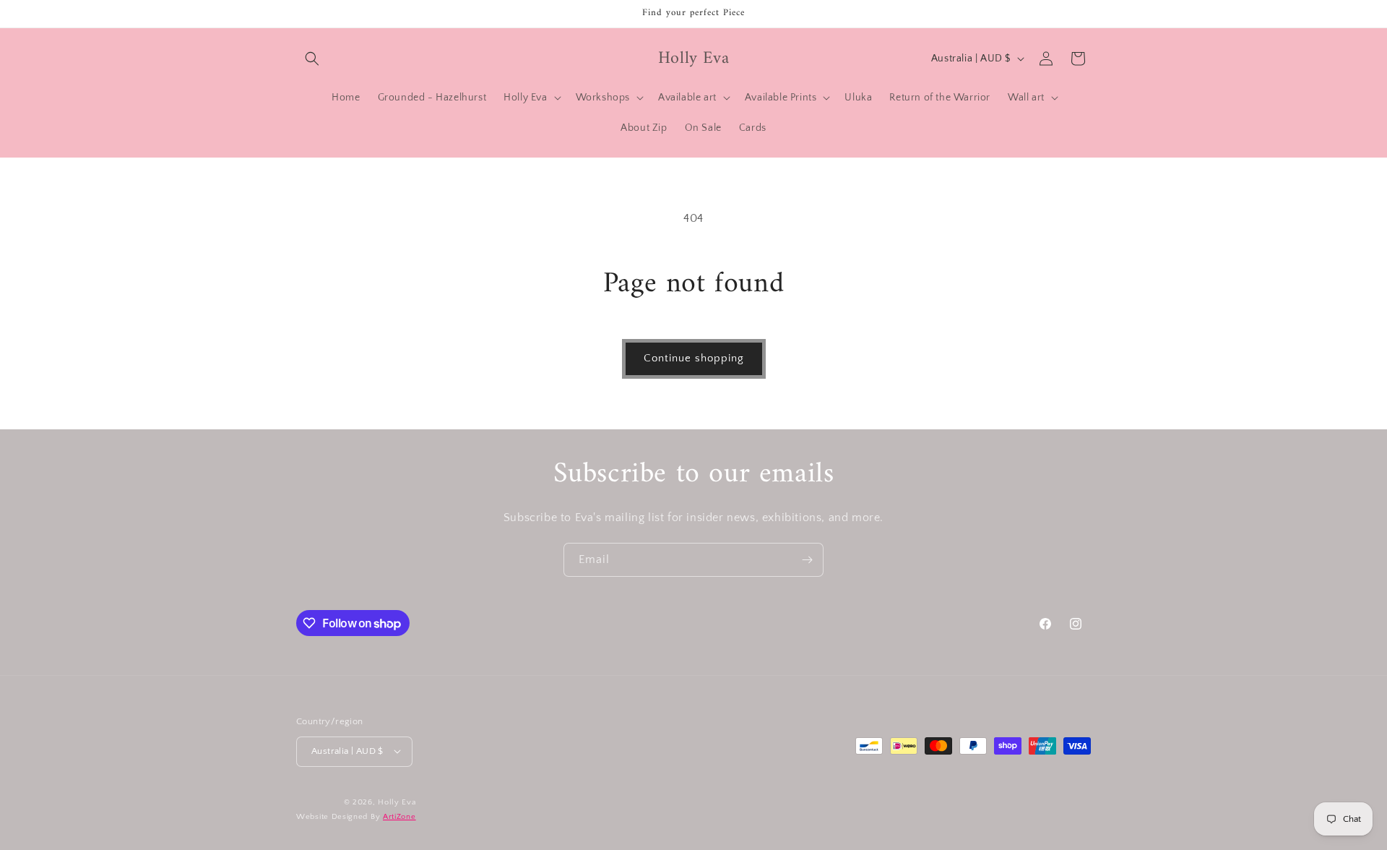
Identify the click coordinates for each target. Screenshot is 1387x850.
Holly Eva (396, 801)
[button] (312, 58)
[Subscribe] (807, 560)
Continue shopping (694, 358)
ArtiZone (399, 816)
